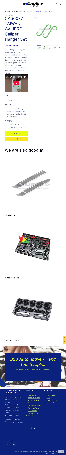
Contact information (56, 453)
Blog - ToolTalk (52, 400)
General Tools (11, 341)
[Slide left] (35, 47)
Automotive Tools (12, 278)
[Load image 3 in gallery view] (49, 47)
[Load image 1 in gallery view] (39, 47)
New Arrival (10, 215)
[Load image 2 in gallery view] (44, 47)
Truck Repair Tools (34, 405)
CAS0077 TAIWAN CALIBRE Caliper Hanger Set (42, 11)
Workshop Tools (33, 408)
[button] (4, 4)
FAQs (48, 398)
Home (8, 11)
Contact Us (33, 375)
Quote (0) (64, 339)
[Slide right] (59, 47)
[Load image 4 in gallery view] (55, 47)
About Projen (51, 395)
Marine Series (32, 410)
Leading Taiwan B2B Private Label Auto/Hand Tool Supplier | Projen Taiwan (36, 451)
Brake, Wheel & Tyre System (20, 11)
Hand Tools (32, 395)
